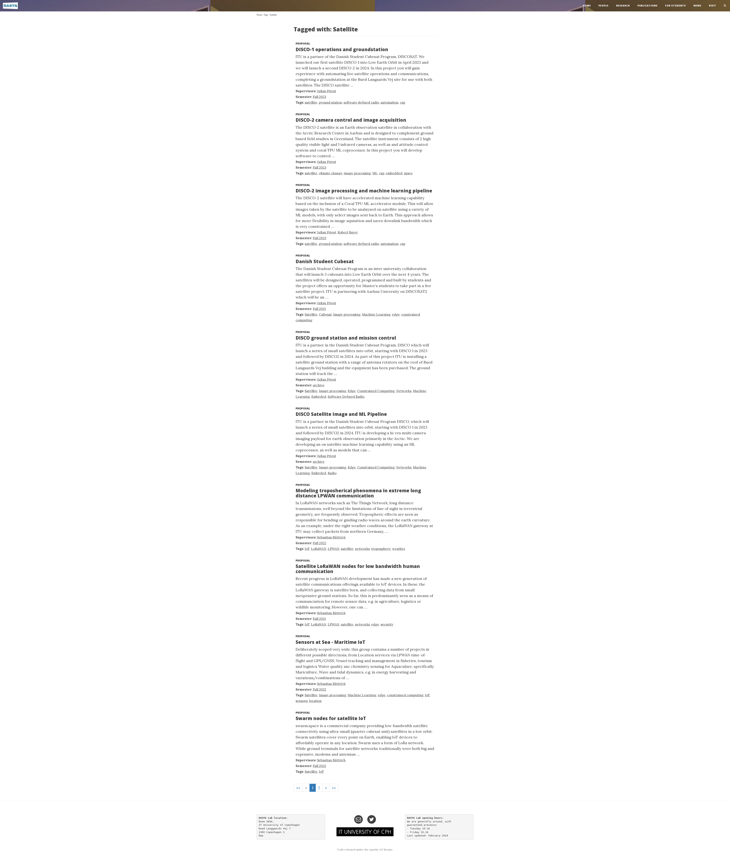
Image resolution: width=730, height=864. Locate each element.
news (697, 5)
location (315, 701)
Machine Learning (376, 314)
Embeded (318, 397)
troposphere (381, 549)
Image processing (346, 314)
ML (375, 173)
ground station (330, 102)
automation (389, 102)
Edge (352, 391)
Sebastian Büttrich (331, 537)
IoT (307, 549)
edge (396, 314)
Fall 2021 (319, 309)
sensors (302, 701)
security (387, 624)
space (408, 173)
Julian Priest (326, 91)
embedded (394, 173)
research (623, 5)
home (587, 5)
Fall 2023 (319, 97)
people (603, 5)
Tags (266, 15)
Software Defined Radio (346, 397)
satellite (311, 102)
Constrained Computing (376, 391)
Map (261, 835)
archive (319, 385)
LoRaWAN (318, 549)
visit (712, 5)
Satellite (273, 15)
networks (362, 549)
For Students (675, 5)
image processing (357, 173)
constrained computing (405, 695)
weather (398, 549)
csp (402, 102)
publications (647, 5)
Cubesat (325, 314)
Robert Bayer (348, 232)
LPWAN (333, 549)
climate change (330, 173)
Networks (403, 391)
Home (259, 15)
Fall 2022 (319, 543)
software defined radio (361, 102)
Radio (332, 473)
